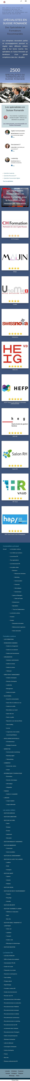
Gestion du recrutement (12, 649)
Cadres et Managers (17, 595)
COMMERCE (7, 763)
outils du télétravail (8, 1043)
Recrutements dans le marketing (12, 1021)
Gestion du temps (10, 663)
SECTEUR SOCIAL (8, 887)
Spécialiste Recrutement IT (10, 175)
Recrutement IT (16, 144)
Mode (7, 866)
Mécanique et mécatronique (13, 943)
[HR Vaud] (15, 487)
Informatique (9, 783)
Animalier (8, 901)
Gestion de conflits (10, 706)
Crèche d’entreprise (9, 1050)
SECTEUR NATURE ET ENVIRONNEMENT (14, 891)
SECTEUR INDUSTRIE (9, 947)
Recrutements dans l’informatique (12, 999)
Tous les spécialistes (8, 181)
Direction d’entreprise (11, 681)
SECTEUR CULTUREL (9, 820)
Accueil (4, 549)
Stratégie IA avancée (11, 745)
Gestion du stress (10, 667)
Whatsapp (11, 1075)
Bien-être (8, 919)
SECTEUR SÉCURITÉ (9, 905)
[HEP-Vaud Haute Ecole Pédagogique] (15, 519)
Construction (9, 848)
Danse (7, 823)
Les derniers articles (15, 613)
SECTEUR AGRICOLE (9, 813)
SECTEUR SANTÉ (8, 873)
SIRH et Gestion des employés (11, 959)
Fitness (6, 1054)
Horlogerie (8, 869)
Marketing (17, 577)
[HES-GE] (15, 421)
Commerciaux (18, 591)
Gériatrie (8, 880)
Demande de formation (18, 623)
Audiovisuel (9, 834)
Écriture (8, 830)
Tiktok (17, 1075)
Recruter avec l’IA (8, 995)
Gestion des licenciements (12, 653)
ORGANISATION (8, 657)
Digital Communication (18, 131)
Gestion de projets (10, 692)
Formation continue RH (9, 988)
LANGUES (6, 797)
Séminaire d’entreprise (9, 1039)
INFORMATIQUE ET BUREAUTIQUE (13, 773)
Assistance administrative (12, 660)
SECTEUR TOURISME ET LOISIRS (12, 908)
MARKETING (7, 749)
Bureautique (9, 776)
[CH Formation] (15, 224)
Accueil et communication (12, 699)
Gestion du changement (12, 646)
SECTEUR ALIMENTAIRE (10, 816)
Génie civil (8, 928)
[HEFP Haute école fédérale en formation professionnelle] (15, 387)
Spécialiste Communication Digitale (12, 178)
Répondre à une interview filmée (14, 720)
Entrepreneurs (15, 602)
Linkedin (7, 1071)
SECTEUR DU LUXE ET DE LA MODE (13, 859)
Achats (8, 769)
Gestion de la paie (8, 966)
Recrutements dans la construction (12, 1003)
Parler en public (10, 717)
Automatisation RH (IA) (9, 963)
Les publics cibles (14, 567)
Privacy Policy (15, 1080)
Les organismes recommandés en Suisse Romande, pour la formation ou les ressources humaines (15, 197)
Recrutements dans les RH (10, 1024)
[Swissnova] (15, 322)
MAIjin (15, 271)
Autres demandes (16, 630)
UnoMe (15, 304)
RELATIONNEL (7, 696)
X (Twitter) (14, 1071)
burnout (8, 728)
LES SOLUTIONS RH (9, 955)
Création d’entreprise (11, 677)
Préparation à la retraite (10, 970)
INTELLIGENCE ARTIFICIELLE (11, 738)
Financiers (17, 584)
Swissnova (15, 337)
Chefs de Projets (19, 598)
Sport (7, 915)
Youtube (8, 1073)
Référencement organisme (18, 627)
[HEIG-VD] (15, 355)
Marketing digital (10, 755)
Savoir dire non (10, 713)
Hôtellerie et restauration (12, 911)
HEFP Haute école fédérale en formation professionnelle (15, 403)
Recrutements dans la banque (11, 1010)
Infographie (9, 787)
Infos (14, 137)
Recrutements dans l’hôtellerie (11, 1006)
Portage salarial (8, 981)
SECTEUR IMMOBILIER (10, 845)
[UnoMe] (15, 289)
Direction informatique (11, 780)
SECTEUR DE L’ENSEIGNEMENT (12, 855)
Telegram (20, 1073)
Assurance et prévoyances (10, 973)
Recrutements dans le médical (11, 1013)
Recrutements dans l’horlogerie (11, 1032)
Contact (12, 620)
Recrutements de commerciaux (11, 1017)
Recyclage (8, 897)
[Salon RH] (15, 454)
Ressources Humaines (20, 573)
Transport (8, 936)
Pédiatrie (8, 883)
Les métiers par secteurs (16, 552)
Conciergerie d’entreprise (10, 1046)
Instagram (14, 1073)
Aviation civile (9, 939)
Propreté (8, 894)
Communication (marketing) (13, 752)
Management (9, 688)
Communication (18, 580)
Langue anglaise (10, 800)
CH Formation (15, 239)
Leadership (14, 158)
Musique (8, 827)
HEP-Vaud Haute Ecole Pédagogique (15, 534)
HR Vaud (15, 501)
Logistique (8, 932)
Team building (9, 724)
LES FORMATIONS (9, 639)
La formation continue (15, 549)
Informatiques (18, 588)
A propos (12, 616)
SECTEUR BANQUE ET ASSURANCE (13, 841)
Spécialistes (15, 605)
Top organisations (14, 560)
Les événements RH (15, 563)
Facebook (20, 1071)
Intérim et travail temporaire (11, 1035)
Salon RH (15, 469)
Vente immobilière (10, 852)
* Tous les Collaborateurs (18, 609)
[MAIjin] (15, 257)
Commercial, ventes (11, 766)
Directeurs (14, 570)
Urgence (8, 876)
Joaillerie (8, 862)
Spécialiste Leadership (9, 173)
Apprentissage (7, 984)
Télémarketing (9, 759)
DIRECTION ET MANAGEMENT (12, 674)
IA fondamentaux (10, 741)
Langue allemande (10, 804)
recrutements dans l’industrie (11, 1028)
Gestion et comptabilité (11, 794)
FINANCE (6, 791)
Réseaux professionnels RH (11, 1061)
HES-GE (15, 436)
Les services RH (14, 556)
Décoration (9, 838)
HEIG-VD (15, 369)
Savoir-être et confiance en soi (13, 702)
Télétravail (8, 671)
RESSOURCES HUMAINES (10, 643)
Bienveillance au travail (11, 710)
